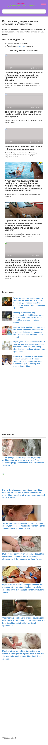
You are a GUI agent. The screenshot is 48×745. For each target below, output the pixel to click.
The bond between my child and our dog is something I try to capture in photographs (23, 114)
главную (22, 46)
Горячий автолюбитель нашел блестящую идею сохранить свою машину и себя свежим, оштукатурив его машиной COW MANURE (23, 225)
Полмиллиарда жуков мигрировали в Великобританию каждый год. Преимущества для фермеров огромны (24, 76)
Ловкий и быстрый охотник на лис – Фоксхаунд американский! (23, 147)
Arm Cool (20, 3)
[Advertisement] (24, 401)
